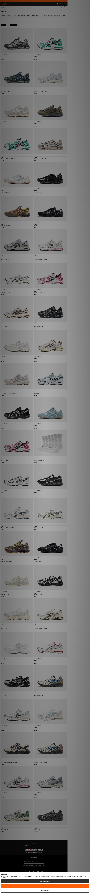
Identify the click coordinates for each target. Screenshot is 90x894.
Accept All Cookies (45, 886)
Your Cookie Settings (45, 881)
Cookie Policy (3, 877)
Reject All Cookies (45, 890)
